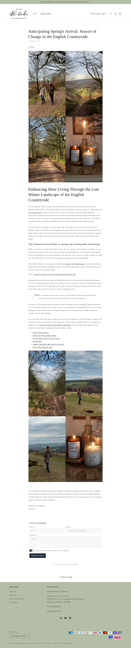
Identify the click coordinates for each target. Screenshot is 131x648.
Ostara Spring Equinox (41, 332)
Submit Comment (37, 555)
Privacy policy (47, 643)
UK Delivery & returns (16, 599)
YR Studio (17, 643)
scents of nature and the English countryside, (55, 325)
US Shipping (13, 602)
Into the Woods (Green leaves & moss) (46, 338)
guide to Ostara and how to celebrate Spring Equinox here (55, 274)
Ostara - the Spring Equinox (75, 264)
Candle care (13, 595)
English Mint (37, 341)
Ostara (36, 295)
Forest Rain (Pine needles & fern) (44, 335)
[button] (35, 14)
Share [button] (32, 47)
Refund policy (37, 643)
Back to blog (67, 577)
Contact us (12, 591)
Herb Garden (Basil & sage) (42, 347)
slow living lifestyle (35, 212)
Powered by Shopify (25, 643)
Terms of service (57, 643)
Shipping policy (68, 643)
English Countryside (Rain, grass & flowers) (48, 344)
